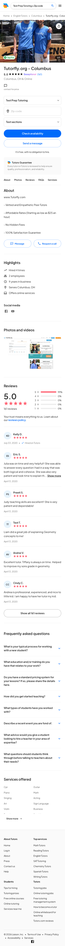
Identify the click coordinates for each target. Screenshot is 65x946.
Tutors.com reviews (43, 920)
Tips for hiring (10, 887)
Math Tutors (39, 845)
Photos (18, 179)
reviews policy (17, 420)
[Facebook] (6, 311)
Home (6, 15)
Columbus (36, 15)
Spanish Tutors (40, 871)
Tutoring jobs (40, 887)
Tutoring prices (11, 893)
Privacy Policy (52, 934)
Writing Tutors (40, 876)
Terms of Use (34, 934)
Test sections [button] (14, 122)
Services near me (13, 908)
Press (7, 861)
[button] (32, 648)
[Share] (59, 26)
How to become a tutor (45, 906)
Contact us (9, 866)
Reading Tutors (41, 850)
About (7, 179)
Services (52, 179)
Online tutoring (11, 903)
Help (6, 871)
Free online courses (14, 898)
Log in (7, 850)
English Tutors (20, 15)
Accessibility (14, 937)
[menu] (6, 6)
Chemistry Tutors (42, 866)
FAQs (41, 179)
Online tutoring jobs (43, 893)
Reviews (30, 179)
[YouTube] (12, 311)
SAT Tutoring (39, 861)
